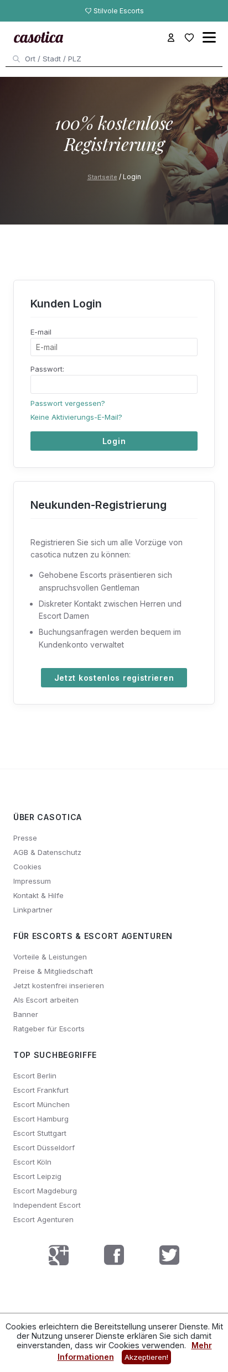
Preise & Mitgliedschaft (53, 971)
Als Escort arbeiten (46, 999)
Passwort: (47, 368)
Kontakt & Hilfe (38, 895)
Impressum (32, 881)
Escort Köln (32, 1161)
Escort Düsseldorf (44, 1147)
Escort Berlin (34, 1075)
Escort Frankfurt (41, 1090)
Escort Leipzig (37, 1176)
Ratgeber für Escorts (49, 1028)
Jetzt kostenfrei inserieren (58, 985)
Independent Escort (47, 1205)
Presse (25, 837)
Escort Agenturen (43, 1219)
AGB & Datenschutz (47, 852)
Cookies (27, 866)
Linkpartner (33, 909)
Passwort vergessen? (67, 403)
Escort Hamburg (41, 1118)
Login (114, 441)
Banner (25, 1014)
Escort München (41, 1104)
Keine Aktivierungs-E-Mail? (76, 417)
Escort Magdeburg (45, 1190)
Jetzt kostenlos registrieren (114, 677)
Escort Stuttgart (39, 1133)
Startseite (102, 177)
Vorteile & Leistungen (50, 956)
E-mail (40, 331)
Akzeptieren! (146, 1357)
